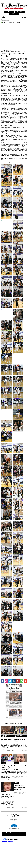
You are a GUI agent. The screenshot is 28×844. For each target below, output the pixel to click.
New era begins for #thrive (19, 740)
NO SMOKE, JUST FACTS (6, 740)
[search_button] (20, 17)
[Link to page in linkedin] (14, 681)
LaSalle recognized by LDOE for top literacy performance (7, 767)
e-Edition (14, 13)
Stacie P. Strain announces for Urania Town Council (7, 796)
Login (8, 11)
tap (25, 17)
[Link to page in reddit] (25, 681)
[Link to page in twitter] (10, 681)
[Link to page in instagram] (6, 681)
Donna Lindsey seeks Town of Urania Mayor (20, 767)
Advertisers (8, 832)
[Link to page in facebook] (2, 681)
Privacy (8, 835)
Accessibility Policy (20, 835)
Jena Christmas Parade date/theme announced (19, 787)
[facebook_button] (22, 17)
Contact (20, 832)
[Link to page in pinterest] (18, 681)
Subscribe (19, 11)
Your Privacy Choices (12, 839)
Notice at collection (7, 841)
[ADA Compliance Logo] (14, 827)
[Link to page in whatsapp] (21, 681)
